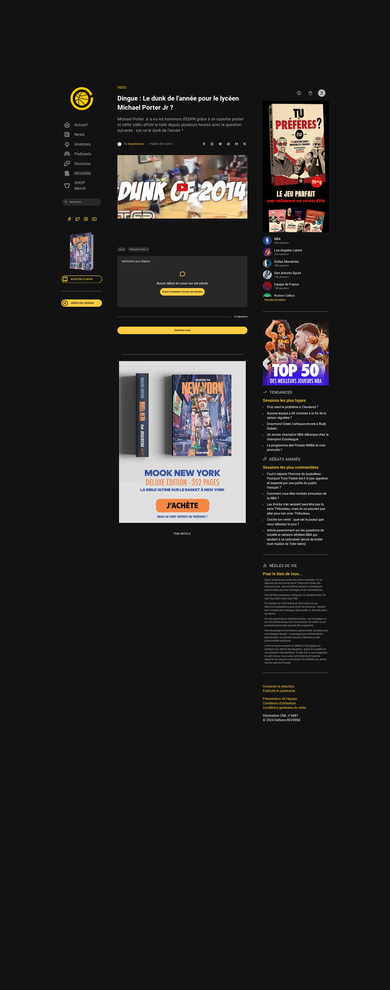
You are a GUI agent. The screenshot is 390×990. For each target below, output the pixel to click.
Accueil (81, 124)
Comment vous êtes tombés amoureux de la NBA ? (296, 496)
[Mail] (236, 144)
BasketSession (136, 144)
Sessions (82, 163)
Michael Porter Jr (138, 249)
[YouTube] (94, 219)
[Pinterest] (220, 144)
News (79, 134)
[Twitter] (77, 219)
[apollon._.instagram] (86, 219)
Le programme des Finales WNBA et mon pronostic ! (296, 447)
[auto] (299, 93)
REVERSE (82, 173)
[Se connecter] (321, 93)
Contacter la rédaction (278, 686)
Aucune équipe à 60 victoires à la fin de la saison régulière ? (296, 415)
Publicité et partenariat (279, 691)
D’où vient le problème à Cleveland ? (292, 407)
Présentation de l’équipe (280, 698)
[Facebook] (204, 144)
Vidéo (122, 87)
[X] (244, 144)
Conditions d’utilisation (279, 703)
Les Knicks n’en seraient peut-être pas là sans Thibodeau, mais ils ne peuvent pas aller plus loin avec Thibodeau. (296, 508)
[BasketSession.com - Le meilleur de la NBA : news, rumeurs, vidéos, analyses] (81, 98)
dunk (122, 249)
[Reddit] (228, 144)
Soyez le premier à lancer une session (182, 291)
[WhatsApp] (212, 144)
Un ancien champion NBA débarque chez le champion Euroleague (297, 437)
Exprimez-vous (182, 330)
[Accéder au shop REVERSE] (310, 93)
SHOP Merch (80, 185)
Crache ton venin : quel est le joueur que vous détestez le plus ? (295, 522)
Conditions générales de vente (284, 708)
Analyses (82, 144)
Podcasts (82, 153)
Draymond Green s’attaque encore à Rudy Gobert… (296, 426)
